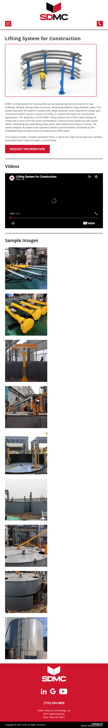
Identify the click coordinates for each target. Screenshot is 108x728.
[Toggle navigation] (8, 23)
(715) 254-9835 (54, 703)
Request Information (27, 149)
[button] (26, 268)
